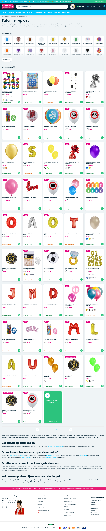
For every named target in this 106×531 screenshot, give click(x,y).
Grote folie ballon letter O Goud (50, 233)
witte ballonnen (50, 455)
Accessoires (20, 12)
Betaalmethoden (68, 501)
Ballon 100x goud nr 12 (8, 162)
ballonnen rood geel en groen (55, 446)
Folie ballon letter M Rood (30, 304)
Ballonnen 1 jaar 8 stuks (92, 197)
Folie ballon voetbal (49, 268)
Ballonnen (13, 16)
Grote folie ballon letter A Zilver (30, 233)
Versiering (47, 12)
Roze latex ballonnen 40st (9, 197)
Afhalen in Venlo (42, 498)
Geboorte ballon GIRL (28, 339)
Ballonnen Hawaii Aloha (50, 126)
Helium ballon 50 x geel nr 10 (51, 162)
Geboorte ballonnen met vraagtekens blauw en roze (72, 198)
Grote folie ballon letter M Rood (71, 340)
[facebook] (6, 507)
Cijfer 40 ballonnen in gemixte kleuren (9, 127)
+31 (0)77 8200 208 (9, 498)
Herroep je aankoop (69, 512)
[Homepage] (2, 16)
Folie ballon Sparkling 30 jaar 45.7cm (71, 375)
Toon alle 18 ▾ (6, 59)
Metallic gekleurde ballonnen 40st (93, 304)
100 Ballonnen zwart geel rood (50, 91)
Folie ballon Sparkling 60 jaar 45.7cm (9, 411)
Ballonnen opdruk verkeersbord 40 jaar (29, 411)
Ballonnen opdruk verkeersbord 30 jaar (71, 127)
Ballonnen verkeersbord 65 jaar (92, 127)
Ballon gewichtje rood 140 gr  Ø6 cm (72, 162)
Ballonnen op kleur (22, 16)
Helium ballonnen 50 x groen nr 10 (91, 375)
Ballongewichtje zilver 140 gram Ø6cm (93, 91)
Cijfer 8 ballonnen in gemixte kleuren (50, 340)
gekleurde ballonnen (50, 457)
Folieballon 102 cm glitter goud (92, 269)
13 (64, 429)
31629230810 (11, 502)
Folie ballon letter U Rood (29, 375)
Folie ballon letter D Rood (50, 304)
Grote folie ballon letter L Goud (92, 340)
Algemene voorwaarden (70, 498)
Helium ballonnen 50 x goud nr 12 (50, 375)
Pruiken (29, 12)
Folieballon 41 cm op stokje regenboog (7, 91)
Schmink (38, 12)
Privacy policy (41, 507)
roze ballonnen (83, 455)
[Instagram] (2, 507)
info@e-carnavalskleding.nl (11, 500)
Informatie (42, 496)
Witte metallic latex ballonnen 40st (29, 269)
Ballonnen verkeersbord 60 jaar (50, 198)
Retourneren (67, 515)
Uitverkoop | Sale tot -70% (62, 12)
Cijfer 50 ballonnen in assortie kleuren (9, 340)
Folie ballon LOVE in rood (29, 197)
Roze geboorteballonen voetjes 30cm (71, 304)
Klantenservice (69, 496)
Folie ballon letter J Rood (8, 304)
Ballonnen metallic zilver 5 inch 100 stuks (93, 233)
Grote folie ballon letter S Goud (30, 162)
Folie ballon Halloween (29, 126)
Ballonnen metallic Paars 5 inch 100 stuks (93, 162)
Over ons (40, 504)
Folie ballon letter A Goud (9, 375)
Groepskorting (67, 509)
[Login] (99, 6)
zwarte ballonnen (26, 457)
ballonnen (22, 455)
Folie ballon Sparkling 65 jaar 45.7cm (9, 269)
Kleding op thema (7, 12)
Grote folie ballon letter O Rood (9, 233)
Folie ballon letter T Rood (71, 233)
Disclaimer (40, 501)
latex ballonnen (14, 455)
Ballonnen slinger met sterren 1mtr (70, 91)
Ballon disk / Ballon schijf (30, 91)
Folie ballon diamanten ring (71, 269)
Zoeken (65, 7)
